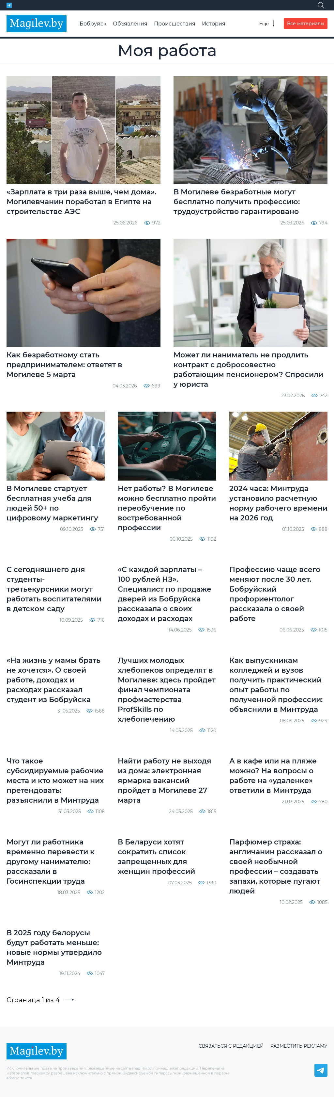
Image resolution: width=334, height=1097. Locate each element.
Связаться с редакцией (231, 1046)
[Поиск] (320, 5)
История (213, 24)
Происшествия (174, 24)
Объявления (130, 24)
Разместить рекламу (298, 1046)
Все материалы (305, 23)
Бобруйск (93, 24)
